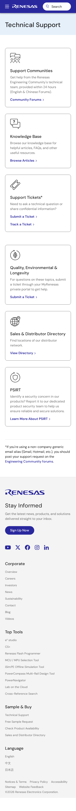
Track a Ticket (21, 224)
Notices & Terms (16, 782)
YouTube (8, 547)
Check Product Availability (22, 728)
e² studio (11, 640)
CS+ (7, 647)
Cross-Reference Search (21, 693)
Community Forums (25, 99)
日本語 (9, 770)
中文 (8, 763)
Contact (10, 605)
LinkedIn (46, 547)
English (9, 756)
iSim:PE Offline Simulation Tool (24, 667)
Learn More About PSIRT (29, 419)
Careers (10, 578)
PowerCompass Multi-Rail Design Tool (30, 673)
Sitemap (10, 787)
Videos (9, 619)
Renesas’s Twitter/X (17, 547)
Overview (11, 572)
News (8, 592)
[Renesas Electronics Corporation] (24, 6)
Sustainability (13, 598)
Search (57, 6)
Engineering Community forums (29, 461)
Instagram (37, 547)
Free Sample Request (19, 721)
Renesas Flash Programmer (22, 653)
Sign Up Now (19, 530)
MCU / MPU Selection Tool (22, 660)
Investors (11, 585)
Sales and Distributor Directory (25, 735)
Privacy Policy (39, 782)
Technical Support (17, 715)
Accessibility (59, 782)
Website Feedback (31, 787)
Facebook (27, 547)
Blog (8, 612)
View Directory (21, 353)
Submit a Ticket (22, 216)
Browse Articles (22, 160)
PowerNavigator (15, 680)
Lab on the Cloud (16, 687)
